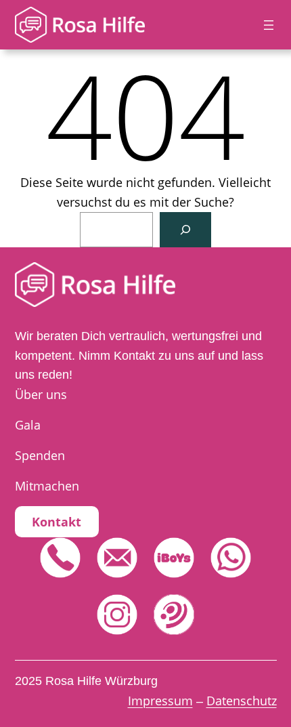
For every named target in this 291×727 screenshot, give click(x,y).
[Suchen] (185, 229)
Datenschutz (241, 700)
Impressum (160, 700)
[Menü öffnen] (269, 25)
